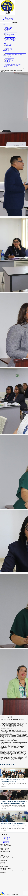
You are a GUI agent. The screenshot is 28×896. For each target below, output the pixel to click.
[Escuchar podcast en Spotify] (2, 893)
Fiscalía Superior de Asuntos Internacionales (14, 54)
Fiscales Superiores (9, 35)
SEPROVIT (8, 61)
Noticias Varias (8, 45)
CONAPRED (8, 59)
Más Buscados (8, 49)
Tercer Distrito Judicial (10, 39)
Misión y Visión (8, 27)
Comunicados (8, 46)
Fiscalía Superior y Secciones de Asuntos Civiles (15, 53)
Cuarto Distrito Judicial (10, 40)
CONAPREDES (9, 60)
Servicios (5, 55)
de (5, 717)
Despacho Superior (9, 34)
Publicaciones (8, 30)
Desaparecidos (8, 48)
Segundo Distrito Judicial (10, 38)
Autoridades (5, 33)
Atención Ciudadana (9, 56)
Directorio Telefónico (8, 18)
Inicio (4, 24)
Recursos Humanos (9, 58)
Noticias (4, 43)
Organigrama (8, 28)
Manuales (7, 29)
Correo (5, 17)
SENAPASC (8, 62)
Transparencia (6, 50)
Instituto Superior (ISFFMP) (11, 65)
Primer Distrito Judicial (10, 37)
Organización (5, 26)
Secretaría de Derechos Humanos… (13, 64)
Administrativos (8, 42)
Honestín (5, 66)
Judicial (4, 51)
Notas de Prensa (8, 44)
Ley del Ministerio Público (9, 19)
